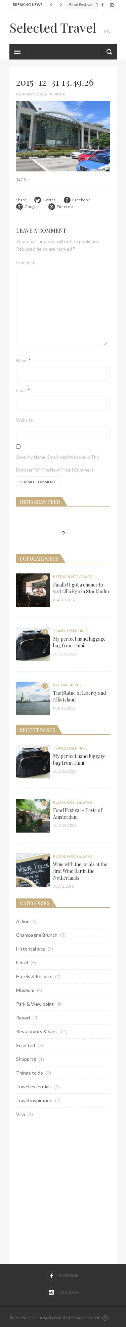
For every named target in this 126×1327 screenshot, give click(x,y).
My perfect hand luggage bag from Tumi (79, 642)
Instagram (112, 4)
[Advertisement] (63, 1191)
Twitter (49, 199)
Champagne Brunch (36, 935)
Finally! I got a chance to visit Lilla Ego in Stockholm (81, 588)
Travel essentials (70, 631)
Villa (20, 1114)
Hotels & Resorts (34, 976)
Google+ (32, 206)
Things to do (29, 1073)
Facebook (102, 4)
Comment (26, 262)
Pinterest (65, 206)
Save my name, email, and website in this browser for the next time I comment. (57, 463)
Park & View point (35, 1004)
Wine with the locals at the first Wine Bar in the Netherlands (80, 871)
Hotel (22, 962)
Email (23, 390)
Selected (25, 1045)
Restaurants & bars (72, 576)
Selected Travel (52, 27)
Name (23, 360)
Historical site (67, 685)
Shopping (26, 1059)
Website (24, 420)
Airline (23, 921)
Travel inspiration (34, 1100)
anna (60, 94)
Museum (25, 990)
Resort (23, 1017)
